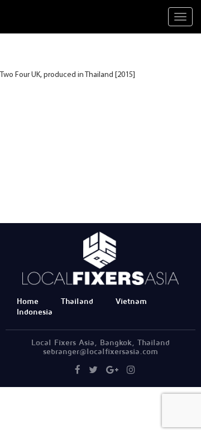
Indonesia (34, 312)
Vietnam (131, 301)
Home (28, 301)
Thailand (77, 301)
